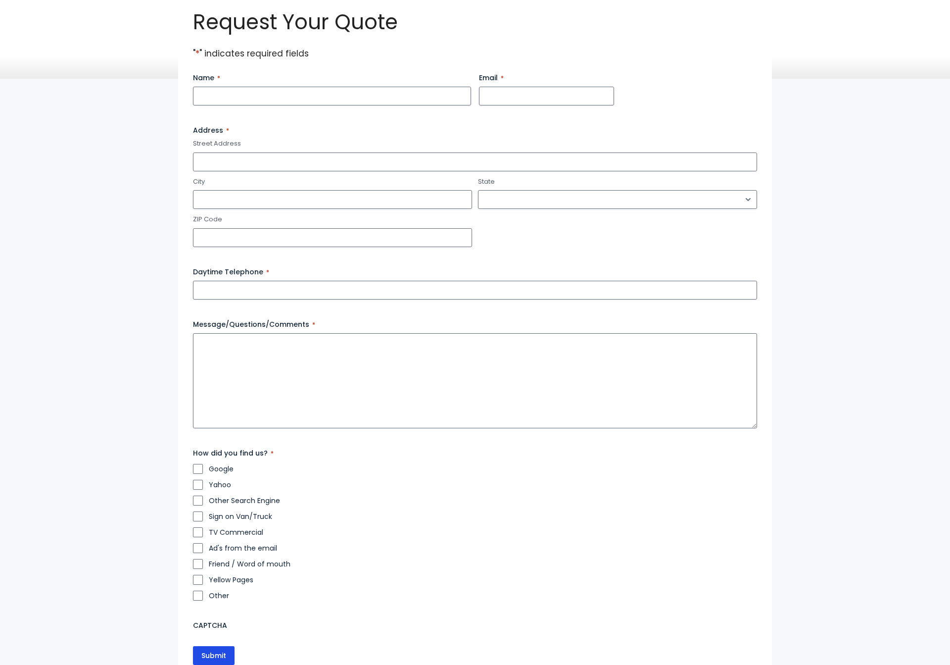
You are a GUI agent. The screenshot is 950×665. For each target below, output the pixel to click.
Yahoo (220, 485)
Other (219, 596)
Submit (213, 656)
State (486, 181)
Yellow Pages (231, 580)
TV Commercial (236, 532)
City (199, 181)
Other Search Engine (244, 501)
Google (221, 469)
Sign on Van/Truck (240, 516)
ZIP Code (207, 219)
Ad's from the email (243, 548)
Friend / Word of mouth (249, 564)
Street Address (217, 143)
